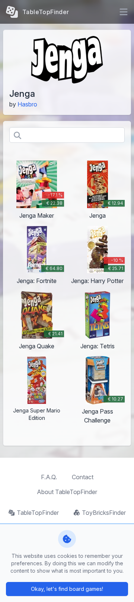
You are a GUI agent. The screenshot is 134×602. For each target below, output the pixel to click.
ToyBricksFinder (104, 512)
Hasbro (27, 104)
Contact (82, 477)
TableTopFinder (38, 512)
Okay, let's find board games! (67, 589)
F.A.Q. (49, 477)
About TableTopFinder (67, 492)
